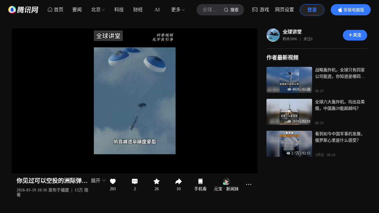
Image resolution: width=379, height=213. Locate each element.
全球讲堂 (292, 31)
